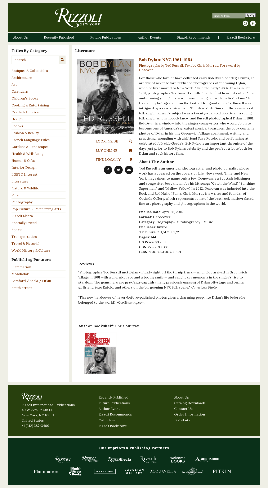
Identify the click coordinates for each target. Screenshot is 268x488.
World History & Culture (31, 250)
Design (17, 119)
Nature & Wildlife (25, 188)
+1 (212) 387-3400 (35, 425)
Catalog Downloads (190, 403)
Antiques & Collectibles (30, 71)
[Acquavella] (163, 471)
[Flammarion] (46, 471)
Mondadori (21, 274)
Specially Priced (24, 223)
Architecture (22, 77)
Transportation (24, 236)
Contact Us (183, 408)
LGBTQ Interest (24, 174)
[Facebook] (253, 23)
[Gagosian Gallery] (134, 471)
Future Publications (114, 403)
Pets (15, 195)
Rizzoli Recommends (115, 414)
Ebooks (17, 126)
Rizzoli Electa (22, 216)
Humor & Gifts (23, 160)
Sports (17, 230)
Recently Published (113, 397)
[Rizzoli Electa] (119, 459)
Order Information (189, 414)
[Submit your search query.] (62, 60)
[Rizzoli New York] (79, 17)
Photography (22, 202)
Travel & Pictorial (25, 243)
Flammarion (21, 267)
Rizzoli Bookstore (113, 426)
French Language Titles (31, 140)
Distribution (183, 420)
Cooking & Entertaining (30, 105)
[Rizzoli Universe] (90, 459)
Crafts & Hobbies (25, 112)
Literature (20, 181)
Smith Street (22, 288)
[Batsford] (104, 471)
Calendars (20, 91)
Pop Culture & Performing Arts (36, 209)
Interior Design (24, 167)
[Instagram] (245, 23)
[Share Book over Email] (129, 170)
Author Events (110, 408)
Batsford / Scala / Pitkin (31, 281)
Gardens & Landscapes (30, 147)
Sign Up (250, 15)
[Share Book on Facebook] (108, 170)
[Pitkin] (222, 471)
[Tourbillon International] (192, 471)
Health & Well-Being (28, 153)
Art (14, 84)
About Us (181, 397)
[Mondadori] (207, 459)
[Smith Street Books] (75, 471)
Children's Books (25, 98)
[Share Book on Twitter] (118, 170)
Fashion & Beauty (25, 133)
